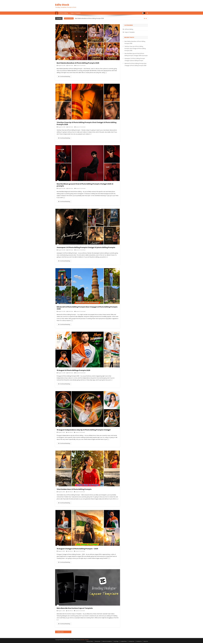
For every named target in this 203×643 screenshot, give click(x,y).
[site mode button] (143, 13)
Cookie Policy (123, 641)
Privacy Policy (90, 641)
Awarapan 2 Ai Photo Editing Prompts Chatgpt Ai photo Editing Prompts (86, 247)
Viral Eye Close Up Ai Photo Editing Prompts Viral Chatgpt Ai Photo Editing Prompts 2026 (99, 18)
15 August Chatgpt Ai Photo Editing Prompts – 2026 (77, 549)
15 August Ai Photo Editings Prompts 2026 (73, 370)
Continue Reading (65, 76)
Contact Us (131, 641)
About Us (146, 641)
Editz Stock (62, 4)
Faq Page (116, 641)
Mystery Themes (84, 639)
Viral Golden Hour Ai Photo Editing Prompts (74, 489)
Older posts (60, 632)
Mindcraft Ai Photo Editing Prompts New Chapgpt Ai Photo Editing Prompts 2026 (87, 308)
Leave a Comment (80, 65)
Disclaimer (97, 641)
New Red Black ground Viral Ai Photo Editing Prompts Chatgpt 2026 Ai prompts (85, 185)
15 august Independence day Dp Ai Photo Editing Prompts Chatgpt (84, 430)
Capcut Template (75, 13)
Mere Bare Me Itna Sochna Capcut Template (75, 608)
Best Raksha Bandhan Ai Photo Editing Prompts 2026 (78, 63)
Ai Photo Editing (63, 13)
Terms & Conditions (107, 641)
